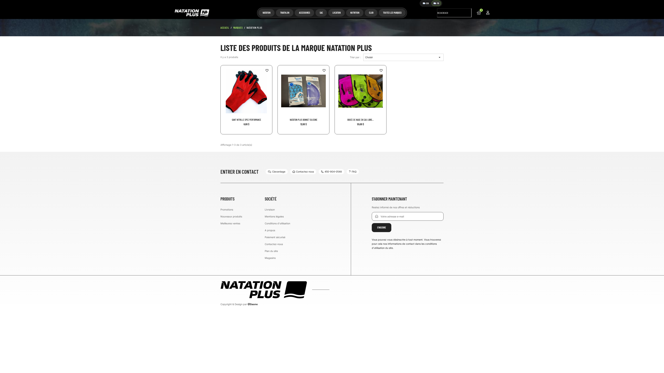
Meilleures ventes (230, 223)
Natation (266, 12)
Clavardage (278, 171)
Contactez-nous (274, 244)
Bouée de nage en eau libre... (360, 119)
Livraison (270, 209)
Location (337, 12)
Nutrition (354, 12)
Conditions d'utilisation (277, 223)
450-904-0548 (333, 171)
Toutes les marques (392, 12)
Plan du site (271, 251)
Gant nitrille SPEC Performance (246, 119)
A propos (270, 230)
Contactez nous (305, 171)
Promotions (226, 209)
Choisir (403, 57)
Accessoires (304, 12)
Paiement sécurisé (275, 237)
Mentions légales (274, 216)
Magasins (270, 257)
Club (371, 12)
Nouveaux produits (231, 216)
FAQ (354, 171)
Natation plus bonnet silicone (303, 119)
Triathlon (284, 12)
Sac (321, 12)
